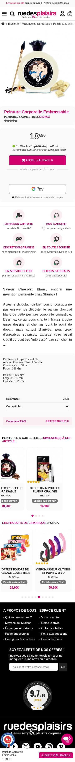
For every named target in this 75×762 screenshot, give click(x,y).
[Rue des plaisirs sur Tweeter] (25, 746)
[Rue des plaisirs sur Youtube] (37, 746)
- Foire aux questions (53, 633)
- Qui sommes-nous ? (17, 617)
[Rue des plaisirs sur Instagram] (49, 746)
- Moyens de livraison (17, 622)
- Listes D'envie (49, 622)
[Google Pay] (37, 189)
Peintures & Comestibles (27, 116)
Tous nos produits (7, 14)
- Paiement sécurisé (16, 633)
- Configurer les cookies (19, 639)
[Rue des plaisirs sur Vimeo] (61, 746)
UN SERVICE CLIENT (18, 271)
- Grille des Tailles (51, 628)
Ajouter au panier (56, 755)
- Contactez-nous (50, 639)
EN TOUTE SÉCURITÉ (56, 247)
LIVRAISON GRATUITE (19, 223)
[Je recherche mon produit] (12, 13)
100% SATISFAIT (56, 223)
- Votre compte (49, 617)
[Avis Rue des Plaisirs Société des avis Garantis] (37, 695)
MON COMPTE (62, 13)
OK (63, 667)
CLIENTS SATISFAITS (56, 271)
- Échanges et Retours (18, 628)
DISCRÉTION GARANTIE (18, 247)
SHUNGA (52, 522)
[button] (32, 516)
